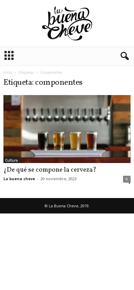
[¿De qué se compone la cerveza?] (67, 129)
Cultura (11, 160)
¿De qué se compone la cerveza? (50, 169)
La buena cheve (19, 178)
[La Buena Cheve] (67, 23)
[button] (123, 56)
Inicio (7, 72)
